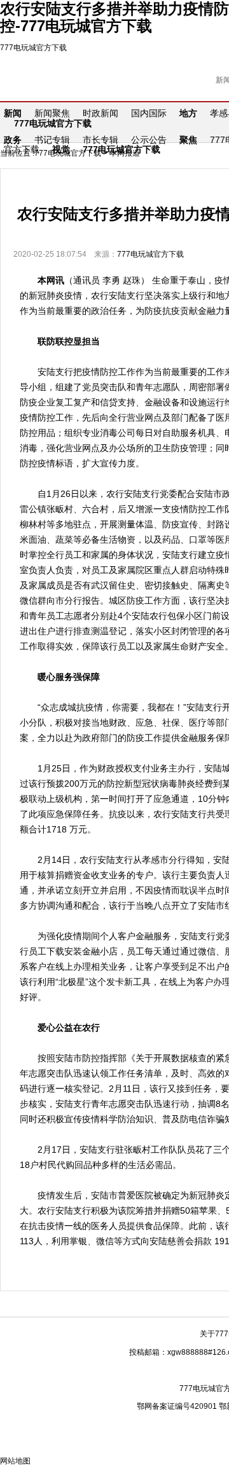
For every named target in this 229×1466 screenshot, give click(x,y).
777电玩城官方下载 (33, 47)
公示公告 (149, 140)
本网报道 (124, 153)
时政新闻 (100, 113)
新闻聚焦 (52, 113)
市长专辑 (100, 140)
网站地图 (15, 1460)
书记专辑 (52, 140)
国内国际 (149, 113)
